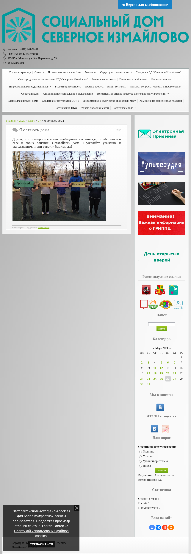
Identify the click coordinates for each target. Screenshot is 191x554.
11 (154, 368)
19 (161, 373)
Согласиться (41, 544)
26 (161, 379)
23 (141, 379)
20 (168, 373)
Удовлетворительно (155, 461)
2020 (22, 120)
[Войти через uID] (152, 527)
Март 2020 (161, 348)
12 (161, 368)
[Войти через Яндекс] (164, 527)
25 (155, 379)
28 (174, 379)
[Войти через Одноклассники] (171, 527)
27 (39, 120)
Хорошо (148, 456)
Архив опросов (164, 475)
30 (141, 384)
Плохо (147, 465)
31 (148, 384)
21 (174, 373)
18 (155, 373)
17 (148, 373)
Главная (11, 120)
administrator (43, 228)
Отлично (148, 451)
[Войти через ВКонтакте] (158, 527)
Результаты (145, 475)
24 (148, 379)
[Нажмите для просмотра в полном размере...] (59, 220)
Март (31, 120)
